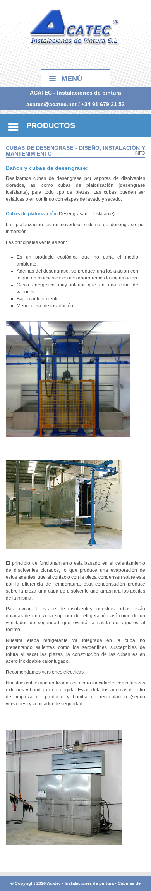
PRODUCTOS (50, 125)
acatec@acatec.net (51, 104)
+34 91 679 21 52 (103, 104)
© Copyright (22, 883)
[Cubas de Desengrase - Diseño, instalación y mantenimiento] (75, 26)
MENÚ (72, 78)
